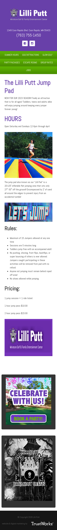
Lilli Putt (28, 14)
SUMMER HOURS (12, 54)
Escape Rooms (29, 62)
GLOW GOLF (47, 54)
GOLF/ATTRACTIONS (30, 54)
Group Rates (47, 62)
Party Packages (11, 62)
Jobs (28, 70)
